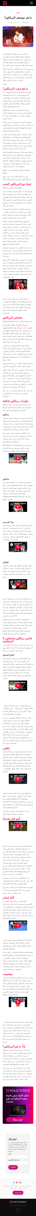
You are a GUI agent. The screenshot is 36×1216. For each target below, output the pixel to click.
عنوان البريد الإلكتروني (13, 1160)
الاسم (9, 1154)
